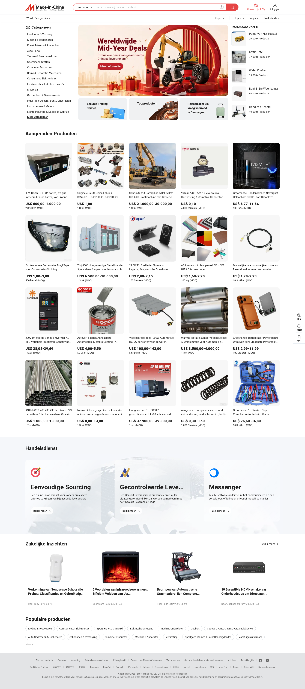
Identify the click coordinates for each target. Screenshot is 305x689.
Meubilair (32, 89)
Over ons (62, 660)
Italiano (146, 667)
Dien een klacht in (44, 660)
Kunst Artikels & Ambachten (43, 45)
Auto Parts (33, 50)
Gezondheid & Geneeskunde (43, 95)
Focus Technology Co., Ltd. (148, 673)
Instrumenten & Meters (40, 106)
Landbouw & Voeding (39, 34)
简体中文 (57, 667)
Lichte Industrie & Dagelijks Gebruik (48, 111)
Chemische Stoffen (38, 62)
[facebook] (260, 660)
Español (107, 667)
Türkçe (236, 667)
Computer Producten (39, 67)
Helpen (237, 18)
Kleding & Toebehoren (40, 39)
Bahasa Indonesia (267, 667)
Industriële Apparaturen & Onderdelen (49, 100)
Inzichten (232, 660)
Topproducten (173, 660)
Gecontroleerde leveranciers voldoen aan (203, 660)
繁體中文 (70, 667)
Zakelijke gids (247, 660)
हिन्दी (212, 667)
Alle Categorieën (39, 18)
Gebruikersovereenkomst (97, 660)
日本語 (82, 667)
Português (133, 667)
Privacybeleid (119, 660)
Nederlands (200, 667)
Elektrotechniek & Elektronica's (45, 84)
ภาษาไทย (223, 667)
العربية (187, 667)
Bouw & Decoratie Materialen (44, 73)
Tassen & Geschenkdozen (42, 56)
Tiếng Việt (249, 667)
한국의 (176, 667)
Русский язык (161, 667)
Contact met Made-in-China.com (146, 660)
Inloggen (275, 9)
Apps (253, 18)
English (44, 667)
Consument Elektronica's (42, 78)
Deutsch (120, 667)
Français (94, 667)
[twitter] (267, 660)
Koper (218, 18)
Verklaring (75, 660)
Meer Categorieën (37, 117)
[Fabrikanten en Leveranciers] (44, 7)
